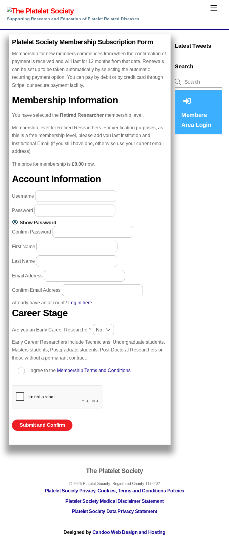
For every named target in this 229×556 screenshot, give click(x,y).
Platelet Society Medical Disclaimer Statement (114, 501)
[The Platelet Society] (40, 11)
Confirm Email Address (36, 290)
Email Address (27, 275)
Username (23, 195)
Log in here (80, 302)
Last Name (23, 260)
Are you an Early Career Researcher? (52, 329)
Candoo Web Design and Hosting (128, 532)
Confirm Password (31, 231)
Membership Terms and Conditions (94, 370)
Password (23, 210)
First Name (23, 246)
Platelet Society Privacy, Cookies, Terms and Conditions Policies (114, 490)
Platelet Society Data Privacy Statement (114, 511)
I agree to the (79, 370)
